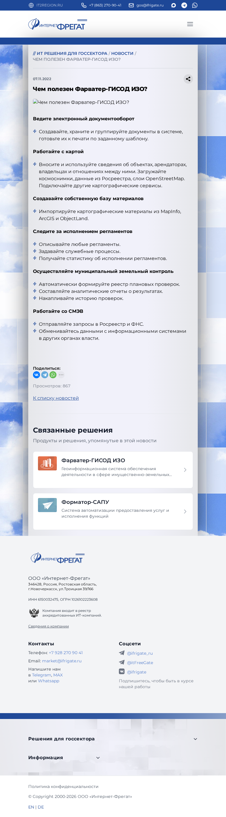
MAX (58, 675)
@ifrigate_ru (140, 653)
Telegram (41, 675)
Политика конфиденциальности (63, 786)
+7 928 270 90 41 (66, 652)
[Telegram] (44, 374)
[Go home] (57, 558)
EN (31, 807)
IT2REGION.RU (49, 5)
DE (41, 807)
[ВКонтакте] (36, 374)
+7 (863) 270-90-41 (105, 5)
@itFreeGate (140, 662)
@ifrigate (136, 672)
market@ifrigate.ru (62, 661)
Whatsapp (48, 680)
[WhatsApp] (52, 374)
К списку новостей (56, 398)
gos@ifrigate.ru (150, 5)
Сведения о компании (48, 626)
